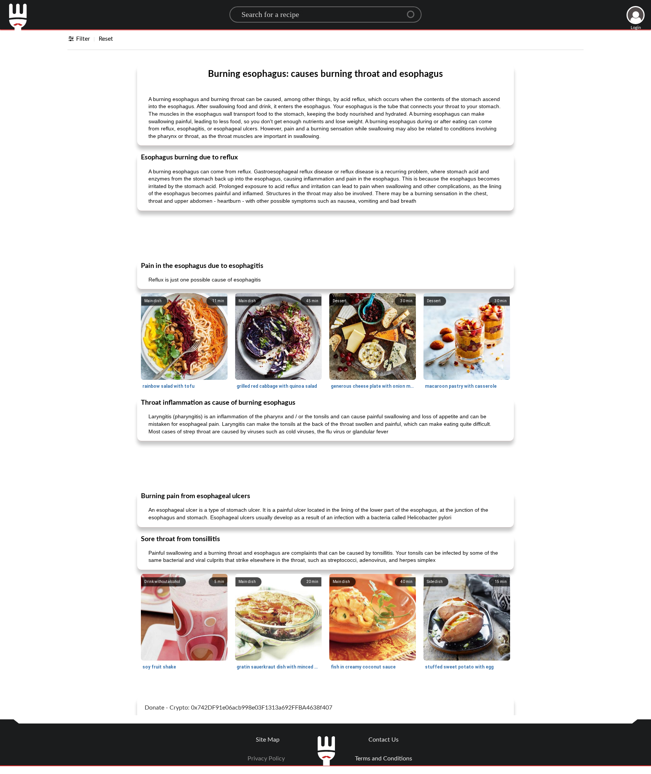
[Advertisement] (325, 235)
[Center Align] (413, 11)
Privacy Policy (266, 759)
